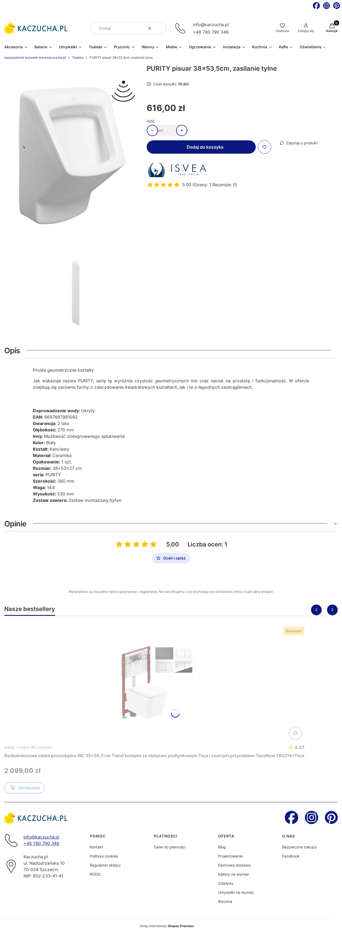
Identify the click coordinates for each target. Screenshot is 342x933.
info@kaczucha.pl (211, 24)
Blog (222, 847)
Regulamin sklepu (105, 865)
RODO (95, 874)
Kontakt (96, 847)
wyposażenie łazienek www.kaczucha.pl (35, 57)
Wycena (225, 901)
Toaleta (77, 57)
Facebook (291, 856)
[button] (160, 28)
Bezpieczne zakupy (299, 847)
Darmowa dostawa (234, 865)
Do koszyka (29, 787)
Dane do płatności (169, 847)
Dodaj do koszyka (205, 147)
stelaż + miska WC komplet (28, 747)
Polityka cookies (104, 856)
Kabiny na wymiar (233, 874)
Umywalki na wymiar (236, 892)
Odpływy (226, 883)
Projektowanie (230, 856)
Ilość (151, 121)
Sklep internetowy (167, 926)
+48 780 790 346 (211, 32)
